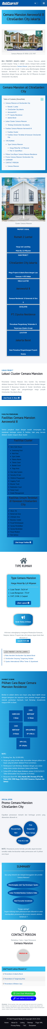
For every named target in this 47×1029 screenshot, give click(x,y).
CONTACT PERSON (12, 163)
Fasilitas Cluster (13, 132)
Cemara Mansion (13, 166)
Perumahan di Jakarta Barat (13, 974)
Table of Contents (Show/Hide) (14, 99)
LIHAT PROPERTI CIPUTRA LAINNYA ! (17, 652)
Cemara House (22, 66)
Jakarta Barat (12, 118)
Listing (22, 1023)
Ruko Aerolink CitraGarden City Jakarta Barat (20, 655)
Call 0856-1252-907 (24, 998)
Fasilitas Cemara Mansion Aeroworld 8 (19, 128)
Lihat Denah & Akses (10, 398)
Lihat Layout (22, 603)
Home (6, 1023)
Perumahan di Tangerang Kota (14, 979)
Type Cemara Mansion (15, 144)
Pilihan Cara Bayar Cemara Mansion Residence (21, 154)
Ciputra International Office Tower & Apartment (21, 661)
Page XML (39, 1023)
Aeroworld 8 (12, 112)
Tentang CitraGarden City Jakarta (19, 125)
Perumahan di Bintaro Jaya (13, 984)
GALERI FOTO (22, 641)
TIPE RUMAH (10, 141)
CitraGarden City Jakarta (16, 109)
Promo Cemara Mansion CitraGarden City (19, 157)
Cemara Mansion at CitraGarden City (18, 103)
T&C (24, 1025)
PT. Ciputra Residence (15, 115)
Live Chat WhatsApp (24, 993)
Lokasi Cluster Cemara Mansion (16, 121)
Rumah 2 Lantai (13, 107)
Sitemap (30, 1023)
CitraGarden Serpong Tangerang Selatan (19, 658)
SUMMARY (9, 160)
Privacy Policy (15, 1025)
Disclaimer (32, 1025)
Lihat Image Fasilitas (22, 542)
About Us (14, 1023)
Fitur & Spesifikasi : (16, 151)
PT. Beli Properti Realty (15, 1019)
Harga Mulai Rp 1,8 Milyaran (19, 148)
